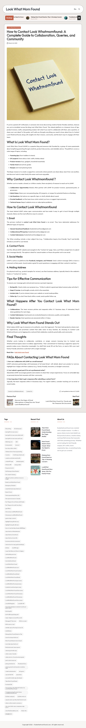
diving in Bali (18, 464)
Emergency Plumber (10, 485)
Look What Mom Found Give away (14, 590)
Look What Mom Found (23, 9)
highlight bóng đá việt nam (12, 525)
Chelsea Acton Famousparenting (13, 451)
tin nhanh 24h (8, 684)
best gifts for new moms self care (13, 438)
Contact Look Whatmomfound (15, 391)
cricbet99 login (9, 461)
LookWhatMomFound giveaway (13, 584)
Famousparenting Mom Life (12, 495)
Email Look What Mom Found (12, 482)
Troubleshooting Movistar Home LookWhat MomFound (13, 692)
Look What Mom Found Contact (13, 570)
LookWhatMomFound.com (12, 567)
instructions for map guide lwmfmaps (14, 544)
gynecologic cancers (10, 518)
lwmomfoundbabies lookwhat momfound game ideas (15, 607)
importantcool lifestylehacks (12, 531)
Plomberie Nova (22, 663)
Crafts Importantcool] (18, 455)
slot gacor (21, 671)
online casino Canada (10, 654)
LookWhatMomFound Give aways (14, 600)
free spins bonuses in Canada (12, 498)
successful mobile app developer (13, 678)
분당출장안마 (8, 714)
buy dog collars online (10, 448)
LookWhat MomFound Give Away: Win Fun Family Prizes (47, 470)
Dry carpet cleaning (10, 474)
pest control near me (10, 660)
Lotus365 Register (10, 603)
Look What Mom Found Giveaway (14, 593)
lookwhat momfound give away (13, 587)
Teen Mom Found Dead (11, 681)
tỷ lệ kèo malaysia (9, 696)
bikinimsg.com (9, 441)
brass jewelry (8, 445)
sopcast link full (9, 674)
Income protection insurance (12, 541)
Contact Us (29, 391)
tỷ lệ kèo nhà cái (22, 696)
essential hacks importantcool (13, 488)
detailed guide (20, 461)
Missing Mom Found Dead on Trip (13, 634)
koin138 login (15, 547)
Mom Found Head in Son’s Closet (13, 640)
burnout (17, 445)
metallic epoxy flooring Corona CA (14, 627)
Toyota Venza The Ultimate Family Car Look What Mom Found (15, 688)
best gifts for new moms (11, 432)
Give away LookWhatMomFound (13, 511)
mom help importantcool (11, 644)
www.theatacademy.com (11, 710)
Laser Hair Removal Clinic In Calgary (14, 551)
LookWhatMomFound (10, 557)
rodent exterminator (10, 671)
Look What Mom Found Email (12, 577)
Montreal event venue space (12, 647)
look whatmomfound (10, 561)
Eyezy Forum (8, 492)
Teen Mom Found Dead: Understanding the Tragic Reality (46, 432)
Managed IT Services (10, 621)
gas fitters (8, 508)
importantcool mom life (11, 538)
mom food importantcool (11, 637)
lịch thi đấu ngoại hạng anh (12, 614)
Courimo (7, 455)
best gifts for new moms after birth (14, 435)
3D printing (8, 428)
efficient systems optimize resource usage (14, 478)
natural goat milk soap (11, 650)
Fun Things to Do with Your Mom (13, 505)
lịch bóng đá (8, 611)
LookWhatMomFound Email (12, 574)
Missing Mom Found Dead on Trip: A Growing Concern (32, 17)
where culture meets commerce (13, 703)
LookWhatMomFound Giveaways (13, 597)
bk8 (17, 441)
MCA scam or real (9, 624)
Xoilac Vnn (24, 710)
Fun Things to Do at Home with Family (14, 502)
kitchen (7, 547)
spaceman (19, 674)
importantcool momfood (11, 534)
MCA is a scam (23, 621)
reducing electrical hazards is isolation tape (15, 667)
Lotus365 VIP (21, 603)
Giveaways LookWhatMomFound (13, 515)
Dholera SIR (8, 464)
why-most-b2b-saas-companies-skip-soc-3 (15, 707)
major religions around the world (13, 617)
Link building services (10, 554)
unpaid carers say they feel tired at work (15, 699)
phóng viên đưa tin (10, 663)
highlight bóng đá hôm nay (12, 521)
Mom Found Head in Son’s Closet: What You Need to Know (46, 446)
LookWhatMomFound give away (13, 580)
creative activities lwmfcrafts (12, 458)
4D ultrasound (17, 428)
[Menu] (75, 9)
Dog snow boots (9, 468)
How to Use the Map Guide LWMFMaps (15, 528)
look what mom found (22, 352)
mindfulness (8, 631)
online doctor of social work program (14, 657)
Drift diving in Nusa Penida (12, 471)
